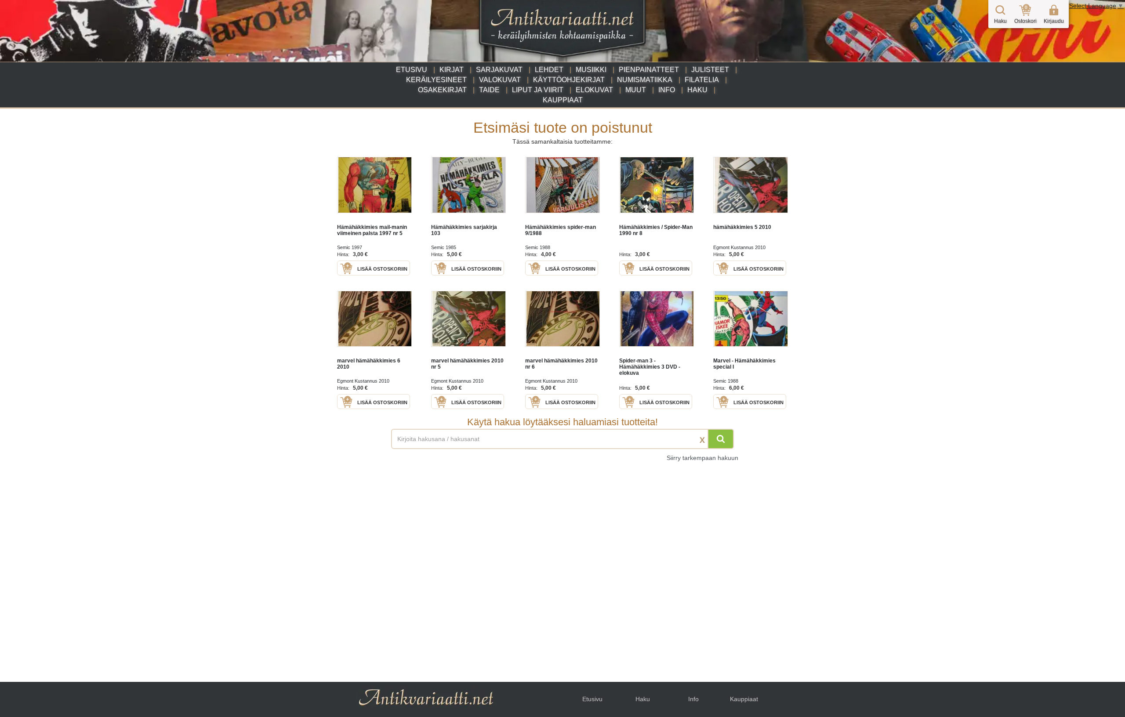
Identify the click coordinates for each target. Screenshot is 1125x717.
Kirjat (451, 69)
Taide (489, 90)
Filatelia (702, 79)
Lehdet (549, 69)
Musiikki (591, 69)
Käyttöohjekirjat (569, 79)
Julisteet (710, 69)
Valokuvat (500, 79)
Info (666, 90)
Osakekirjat (442, 90)
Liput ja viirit (537, 90)
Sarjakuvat (499, 69)
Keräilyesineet (436, 79)
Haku (697, 90)
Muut (635, 90)
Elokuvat (594, 90)
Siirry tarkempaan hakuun (702, 457)
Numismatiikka (644, 79)
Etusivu (411, 69)
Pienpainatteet (649, 69)
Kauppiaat (563, 100)
